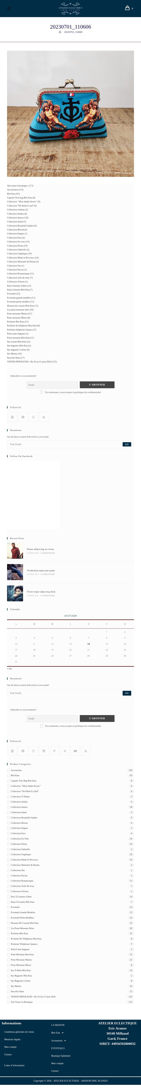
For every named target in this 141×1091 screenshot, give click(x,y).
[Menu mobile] (8, 8)
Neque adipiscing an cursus (40, 549)
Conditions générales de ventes (19, 1032)
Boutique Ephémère (60, 1056)
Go (127, 444)
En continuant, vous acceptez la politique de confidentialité (73, 392)
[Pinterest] (54, 751)
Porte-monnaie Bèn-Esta (22, 954)
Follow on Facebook (21, 456)
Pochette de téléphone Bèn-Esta (26, 938)
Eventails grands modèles (23, 912)
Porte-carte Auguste (20, 949)
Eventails (15, 907)
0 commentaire (48, 553)
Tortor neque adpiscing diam (41, 591)
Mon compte (10, 1047)
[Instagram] (33, 417)
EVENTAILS (58, 1048)
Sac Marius (16, 986)
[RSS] (43, 417)
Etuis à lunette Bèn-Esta (22, 902)
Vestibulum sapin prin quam (41, 570)
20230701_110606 (73, 32)
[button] (70, 1033)
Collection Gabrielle (20, 849)
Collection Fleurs (19, 844)
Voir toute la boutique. (22, 1002)
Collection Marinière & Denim (25, 865)
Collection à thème (20, 796)
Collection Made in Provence (24, 859)
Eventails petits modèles (22, 917)
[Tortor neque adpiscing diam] (15, 593)
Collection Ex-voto (20, 838)
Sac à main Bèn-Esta (21, 970)
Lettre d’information (14, 1065)
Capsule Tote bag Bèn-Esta (23, 780)
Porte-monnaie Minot (21, 965)
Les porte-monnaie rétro (22, 928)
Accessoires (16, 770)
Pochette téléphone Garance (24, 944)
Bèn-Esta (15, 775)
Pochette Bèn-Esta (19, 933)
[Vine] (64, 751)
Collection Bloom (19, 823)
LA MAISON (57, 1025)
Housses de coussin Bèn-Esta (25, 923)
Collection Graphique (21, 854)
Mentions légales (12, 1039)
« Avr (9, 668)
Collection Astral (19, 812)
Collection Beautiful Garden (24, 817)
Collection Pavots (19, 875)
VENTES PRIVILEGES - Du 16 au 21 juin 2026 (33, 996)
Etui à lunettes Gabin (21, 896)
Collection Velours (19, 891)
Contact (8, 1054)
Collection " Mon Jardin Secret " (26, 786)
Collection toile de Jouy (22, 886)
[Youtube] (75, 751)
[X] (12, 417)
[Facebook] (23, 417)
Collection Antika (19, 801)
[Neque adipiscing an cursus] (15, 551)
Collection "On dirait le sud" (25, 791)
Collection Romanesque (22, 880)
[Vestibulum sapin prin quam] (15, 572)
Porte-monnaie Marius (21, 959)
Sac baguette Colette (20, 980)
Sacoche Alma (17, 991)
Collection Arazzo (19, 807)
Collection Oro (18, 870)
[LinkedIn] (43, 751)
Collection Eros (18, 833)
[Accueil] (60, 32)
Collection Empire (19, 828)
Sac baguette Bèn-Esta (21, 975)
